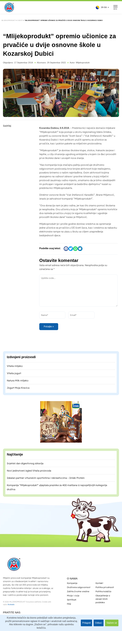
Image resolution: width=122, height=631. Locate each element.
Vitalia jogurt (14, 373)
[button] (101, 7)
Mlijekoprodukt (8, 20)
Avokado (11, 604)
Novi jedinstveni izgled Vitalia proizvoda (29, 470)
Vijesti (21, 20)
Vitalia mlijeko (15, 365)
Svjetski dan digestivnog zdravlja (25, 463)
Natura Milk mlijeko (17, 380)
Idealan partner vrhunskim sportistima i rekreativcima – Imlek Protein (46, 477)
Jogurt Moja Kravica (18, 387)
